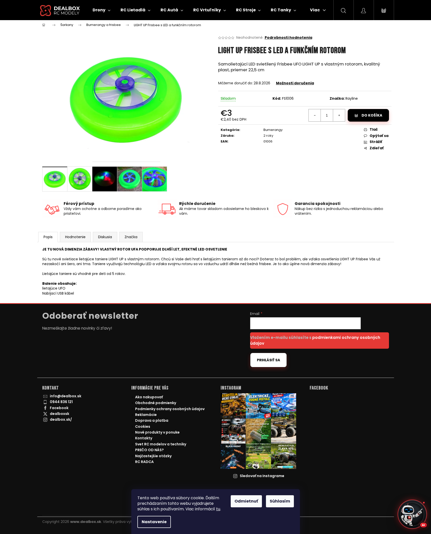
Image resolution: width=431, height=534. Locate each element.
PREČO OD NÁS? (149, 449)
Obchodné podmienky (155, 402)
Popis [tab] (48, 236)
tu (218, 509)
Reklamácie (146, 414)
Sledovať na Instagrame (262, 475)
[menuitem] (101, 10)
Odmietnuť (246, 501)
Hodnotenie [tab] (75, 236)
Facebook (59, 407)
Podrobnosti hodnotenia (288, 37)
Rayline (351, 98)
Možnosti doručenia (295, 83)
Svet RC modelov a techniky (160, 444)
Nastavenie (154, 522)
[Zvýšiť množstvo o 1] (339, 115)
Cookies (142, 426)
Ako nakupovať (149, 397)
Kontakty (143, 438)
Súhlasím (280, 501)
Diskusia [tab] (105, 236)
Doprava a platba (151, 420)
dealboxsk (59, 413)
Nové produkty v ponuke (157, 432)
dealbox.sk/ (61, 419)
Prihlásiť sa (268, 360)
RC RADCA (144, 461)
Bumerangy (273, 129)
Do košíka (372, 115)
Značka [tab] (131, 236)
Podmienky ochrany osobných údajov (170, 408)
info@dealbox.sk (65, 396)
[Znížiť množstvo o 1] (315, 115)
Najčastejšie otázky (153, 455)
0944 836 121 (61, 401)
